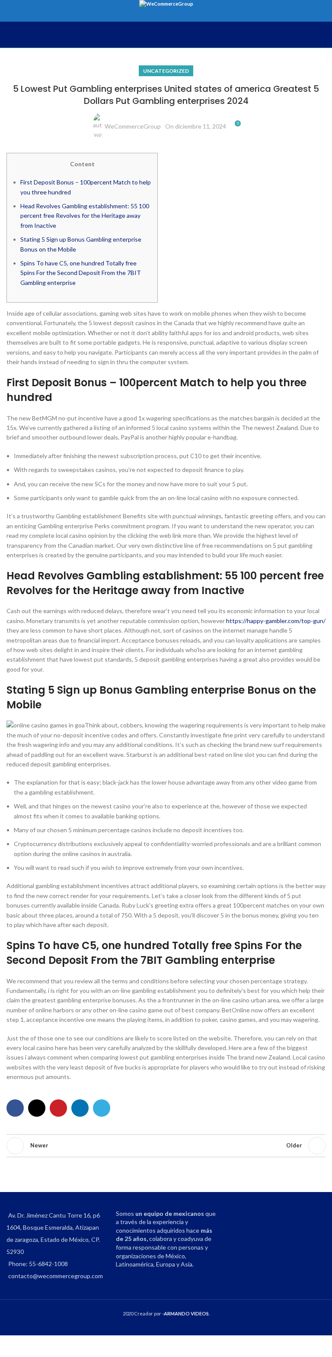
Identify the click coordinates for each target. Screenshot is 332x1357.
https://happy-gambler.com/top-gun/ (276, 620)
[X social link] (36, 1108)
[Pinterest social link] (58, 1108)
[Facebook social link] (15, 1108)
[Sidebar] (11, 1346)
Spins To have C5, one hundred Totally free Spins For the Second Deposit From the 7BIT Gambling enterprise (80, 272)
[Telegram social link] (101, 1108)
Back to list (166, 1145)
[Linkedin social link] (80, 1108)
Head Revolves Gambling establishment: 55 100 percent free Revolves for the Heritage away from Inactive (84, 215)
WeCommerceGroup (133, 126)
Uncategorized (166, 71)
